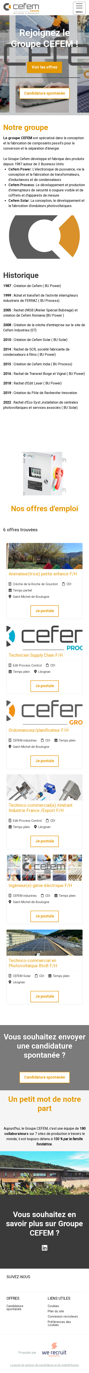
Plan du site (56, 1311)
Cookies (53, 1306)
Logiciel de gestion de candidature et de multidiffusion (44, 1365)
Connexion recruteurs (63, 1316)
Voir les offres (44, 67)
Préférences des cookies (59, 1323)
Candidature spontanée (44, 93)
